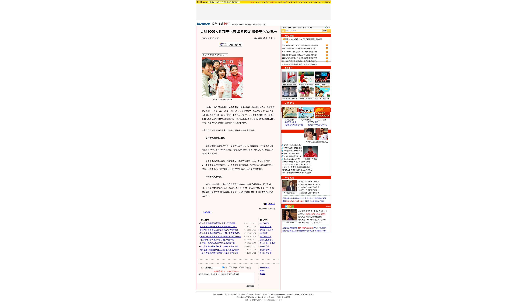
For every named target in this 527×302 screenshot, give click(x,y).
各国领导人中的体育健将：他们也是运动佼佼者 (299, 52)
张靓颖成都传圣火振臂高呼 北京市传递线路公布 (299, 64)
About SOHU (285, 294)
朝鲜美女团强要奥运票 (311, 193)
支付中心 (234, 294)
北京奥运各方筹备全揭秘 (294, 125)
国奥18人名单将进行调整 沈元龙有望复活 (297, 170)
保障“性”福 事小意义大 (314, 223)
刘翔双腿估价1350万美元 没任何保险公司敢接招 (300, 45)
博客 (315, 2)
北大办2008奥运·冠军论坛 (317, 125)
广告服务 (250, 294)
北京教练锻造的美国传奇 (312, 184)
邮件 (310, 2)
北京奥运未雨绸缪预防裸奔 (316, 198)
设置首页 (216, 294)
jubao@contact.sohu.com (272, 300)
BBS (320, 2)
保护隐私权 (275, 294)
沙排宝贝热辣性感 (306, 99)
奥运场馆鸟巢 (265, 227)
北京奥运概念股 (266, 230)
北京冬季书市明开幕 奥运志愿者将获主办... (218, 227)
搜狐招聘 (242, 294)
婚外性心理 (265, 246)
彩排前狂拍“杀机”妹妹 (314, 217)
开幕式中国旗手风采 (322, 85)
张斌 (300, 184)
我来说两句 (258, 38)
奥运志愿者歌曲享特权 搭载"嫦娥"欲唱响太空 (219, 246)
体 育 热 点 (307, 144)
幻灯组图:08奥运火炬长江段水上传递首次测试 (219, 250)
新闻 (264, 25)
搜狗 (237, 2)
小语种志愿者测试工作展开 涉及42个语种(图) (219, 253)
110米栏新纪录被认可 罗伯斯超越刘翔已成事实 (299, 58)
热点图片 (288, 68)
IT (276, 2)
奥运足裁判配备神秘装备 (293, 145)
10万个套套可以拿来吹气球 (316, 220)
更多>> (328, 206)
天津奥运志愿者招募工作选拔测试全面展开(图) (220, 233)
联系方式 (266, 294)
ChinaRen (217, 2)
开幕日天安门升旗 (289, 85)
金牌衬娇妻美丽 (309, 231)
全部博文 (310, 294)
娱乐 (265, 2)
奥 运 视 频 (289, 127)
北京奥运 (301, 211)
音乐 (300, 28)
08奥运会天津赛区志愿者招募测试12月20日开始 (220, 236)
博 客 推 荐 (289, 178)
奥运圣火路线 (265, 236)
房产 (285, 2)
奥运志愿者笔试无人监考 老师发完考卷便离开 (219, 230)
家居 (290, 2)
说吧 (310, 28)
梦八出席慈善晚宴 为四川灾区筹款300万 (297, 164)
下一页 (271, 203)
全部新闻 (302, 294)
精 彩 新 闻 (289, 36)
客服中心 (258, 294)
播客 (305, 2)
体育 (257, 2)
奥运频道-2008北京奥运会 (241, 25)
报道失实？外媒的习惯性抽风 (316, 211)
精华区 (262, 270)
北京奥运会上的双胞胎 (294, 231)
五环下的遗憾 (313, 122)
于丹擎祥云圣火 (310, 142)
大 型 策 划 (289, 103)
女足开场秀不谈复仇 (311, 190)
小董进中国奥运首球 (306, 85)
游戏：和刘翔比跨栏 (322, 99)
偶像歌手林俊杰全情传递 (293, 151)
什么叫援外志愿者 (267, 243)
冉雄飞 (301, 190)
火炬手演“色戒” (289, 222)
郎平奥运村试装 (289, 193)
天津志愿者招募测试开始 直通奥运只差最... (218, 223)
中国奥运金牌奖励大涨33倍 (296, 198)
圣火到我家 (322, 120)
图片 (305, 28)
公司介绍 (294, 294)
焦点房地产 (231, 2)
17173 (223, 2)
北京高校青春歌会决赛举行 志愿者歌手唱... (218, 243)
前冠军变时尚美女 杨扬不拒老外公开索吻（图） (299, 49)
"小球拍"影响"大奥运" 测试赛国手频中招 (217, 240)
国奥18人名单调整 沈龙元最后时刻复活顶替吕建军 (303, 39)
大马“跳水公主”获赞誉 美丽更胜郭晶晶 (296, 167)
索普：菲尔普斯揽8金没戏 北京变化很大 (296, 173)
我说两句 (327, 2)
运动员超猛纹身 (292, 228)
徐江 (300, 187)
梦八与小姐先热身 (319, 228)
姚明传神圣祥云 (322, 142)
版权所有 (287, 297)
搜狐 (211, 2)
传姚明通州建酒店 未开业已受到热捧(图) (297, 162)
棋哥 (300, 193)
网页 (289, 28)
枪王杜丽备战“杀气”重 (292, 159)
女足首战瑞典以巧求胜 (311, 181)
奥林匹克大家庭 (290, 122)
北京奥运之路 (290, 120)
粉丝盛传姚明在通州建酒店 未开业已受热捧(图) (299, 55)
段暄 (300, 181)
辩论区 (262, 274)
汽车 (280, 2)
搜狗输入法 (225, 294)
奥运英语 (264, 233)
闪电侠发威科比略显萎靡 (293, 148)
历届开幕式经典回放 (289, 99)
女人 (295, 2)
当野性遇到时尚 (320, 231)
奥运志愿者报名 (266, 240)
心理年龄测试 (265, 250)
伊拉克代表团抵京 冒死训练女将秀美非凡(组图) (299, 61)
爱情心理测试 (265, 253)
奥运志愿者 (257, 25)
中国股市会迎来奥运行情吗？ (315, 201)
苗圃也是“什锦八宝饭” (292, 153)
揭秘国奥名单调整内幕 (311, 187)
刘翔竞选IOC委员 (310, 159)
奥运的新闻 (265, 223)
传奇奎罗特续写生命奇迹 (293, 156)
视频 (300, 2)
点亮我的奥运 (306, 120)
